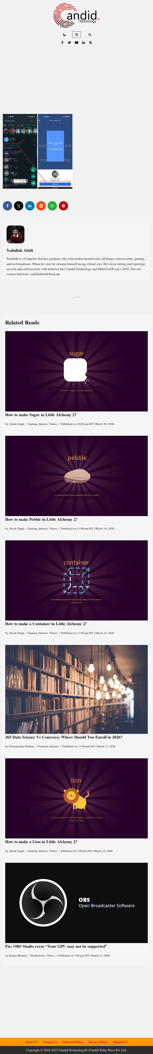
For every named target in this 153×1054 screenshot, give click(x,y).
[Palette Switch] (65, 34)
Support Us (120, 1042)
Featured (43, 746)
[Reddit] (41, 206)
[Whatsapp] (52, 206)
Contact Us (50, 1042)
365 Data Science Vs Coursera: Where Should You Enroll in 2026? (63, 737)
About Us (31, 1042)
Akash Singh (16, 424)
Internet (43, 424)
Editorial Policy (73, 1042)
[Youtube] (76, 42)
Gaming (32, 424)
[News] (90, 42)
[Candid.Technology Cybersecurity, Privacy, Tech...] (76, 15)
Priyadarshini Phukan (21, 746)
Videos (53, 424)
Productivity (38, 955)
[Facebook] (62, 42)
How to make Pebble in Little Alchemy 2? (41, 519)
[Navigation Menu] (76, 34)
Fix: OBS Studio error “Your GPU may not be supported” (57, 946)
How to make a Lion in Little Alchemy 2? (41, 841)
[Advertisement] (76, 75)
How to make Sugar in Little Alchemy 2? (40, 414)
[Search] (89, 34)
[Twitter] (69, 42)
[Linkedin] (83, 42)
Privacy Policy (98, 1042)
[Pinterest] (63, 206)
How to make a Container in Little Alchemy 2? (46, 623)
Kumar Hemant (18, 955)
